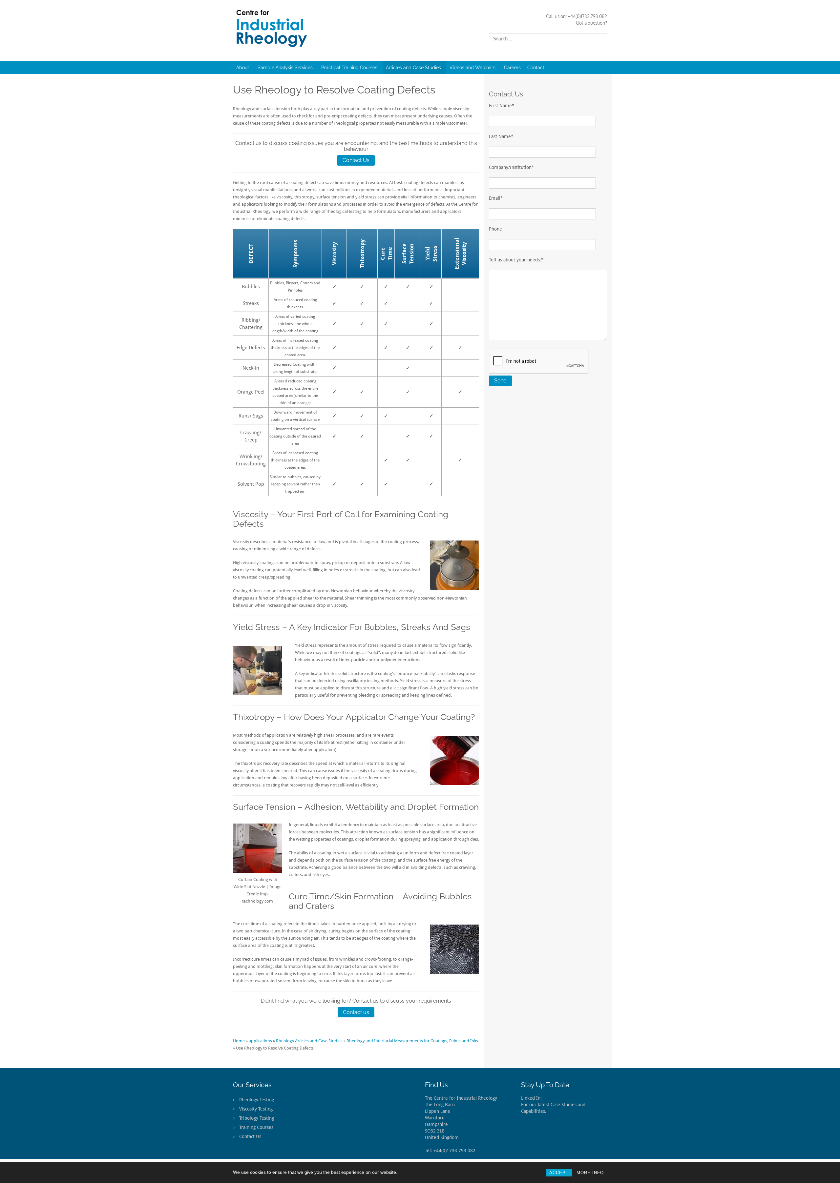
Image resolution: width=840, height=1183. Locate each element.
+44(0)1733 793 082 (587, 16)
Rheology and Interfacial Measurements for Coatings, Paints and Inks (412, 1040)
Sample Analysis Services (285, 67)
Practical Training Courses (349, 67)
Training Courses (256, 1127)
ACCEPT (559, 1172)
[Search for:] (548, 38)
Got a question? (591, 23)
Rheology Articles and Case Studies (309, 1040)
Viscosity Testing (256, 1109)
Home (239, 1040)
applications (260, 1040)
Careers (512, 67)
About (242, 67)
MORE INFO (590, 1172)
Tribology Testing (256, 1118)
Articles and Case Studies (413, 67)
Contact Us (356, 160)
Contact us (356, 1012)
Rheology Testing (256, 1099)
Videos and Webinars (472, 67)
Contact (535, 67)
